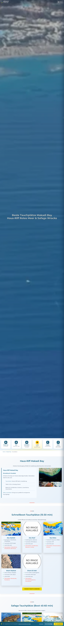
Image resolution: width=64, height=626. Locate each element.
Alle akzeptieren (58, 623)
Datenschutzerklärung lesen (24, 623)
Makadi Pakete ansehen (32, 589)
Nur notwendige (48, 623)
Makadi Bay (8, 451)
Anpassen (41, 623)
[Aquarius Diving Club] (5, 2)
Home (4, 451)
